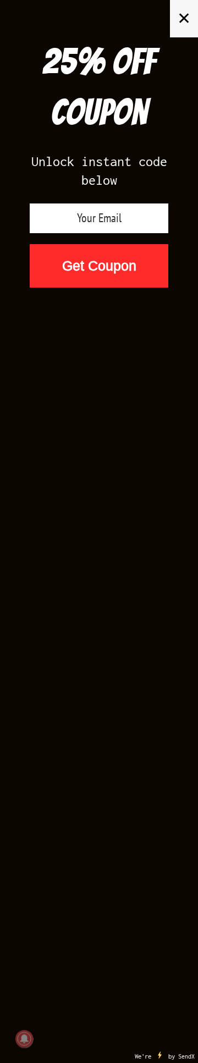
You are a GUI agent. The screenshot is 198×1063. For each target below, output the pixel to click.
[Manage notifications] (24, 1039)
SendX (186, 1056)
